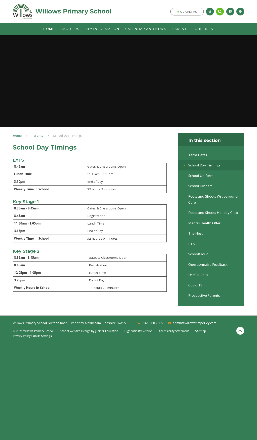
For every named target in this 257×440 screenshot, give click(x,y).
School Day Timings (67, 135)
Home (17, 135)
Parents (37, 135)
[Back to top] (240, 331)
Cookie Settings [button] (41, 336)
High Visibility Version (138, 331)
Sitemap (200, 331)
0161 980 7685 (152, 323)
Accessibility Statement (174, 331)
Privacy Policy (22, 336)
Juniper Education (106, 331)
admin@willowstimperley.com (194, 323)
